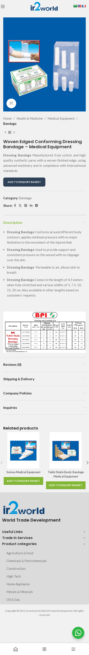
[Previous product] (5, 132)
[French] (84, 6)
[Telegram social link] (36, 206)
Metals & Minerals (19, 592)
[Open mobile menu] (2, 6)
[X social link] (20, 206)
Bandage (10, 123)
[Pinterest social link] (26, 206)
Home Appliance (18, 584)
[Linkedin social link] (31, 206)
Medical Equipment (61, 118)
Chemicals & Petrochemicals (26, 561)
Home (7, 118)
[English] (79, 6)
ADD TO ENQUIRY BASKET (24, 182)
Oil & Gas (13, 599)
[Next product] (14, 132)
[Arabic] (75, 6)
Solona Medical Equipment (23, 472)
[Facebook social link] (15, 206)
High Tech (13, 576)
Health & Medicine (29, 118)
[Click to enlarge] (11, 103)
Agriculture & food (19, 553)
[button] (23, 481)
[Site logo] (44, 6)
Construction (15, 568)
